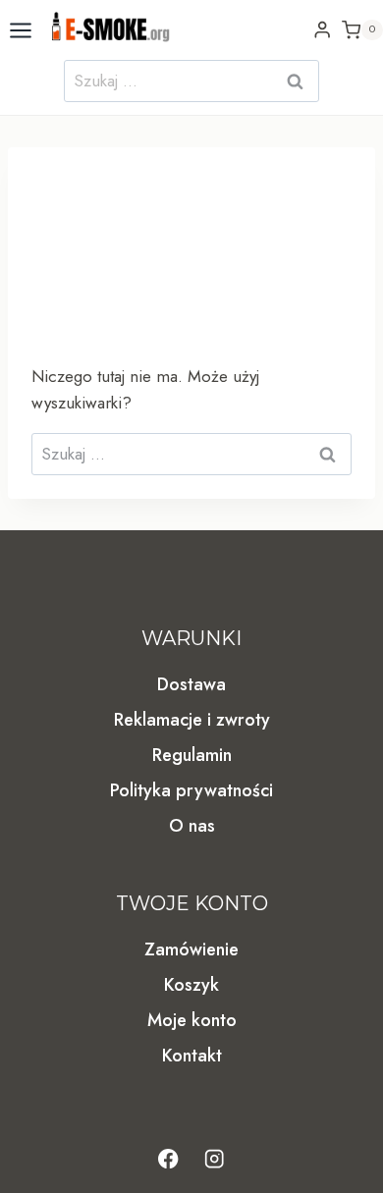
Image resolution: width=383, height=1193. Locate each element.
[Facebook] (168, 1159)
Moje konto (192, 1020)
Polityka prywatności (191, 790)
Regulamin (192, 755)
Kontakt (192, 1055)
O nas (192, 826)
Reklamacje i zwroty (192, 719)
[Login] (322, 30)
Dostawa (191, 684)
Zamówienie (191, 949)
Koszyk (191, 985)
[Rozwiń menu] (21, 30)
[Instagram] (214, 1159)
